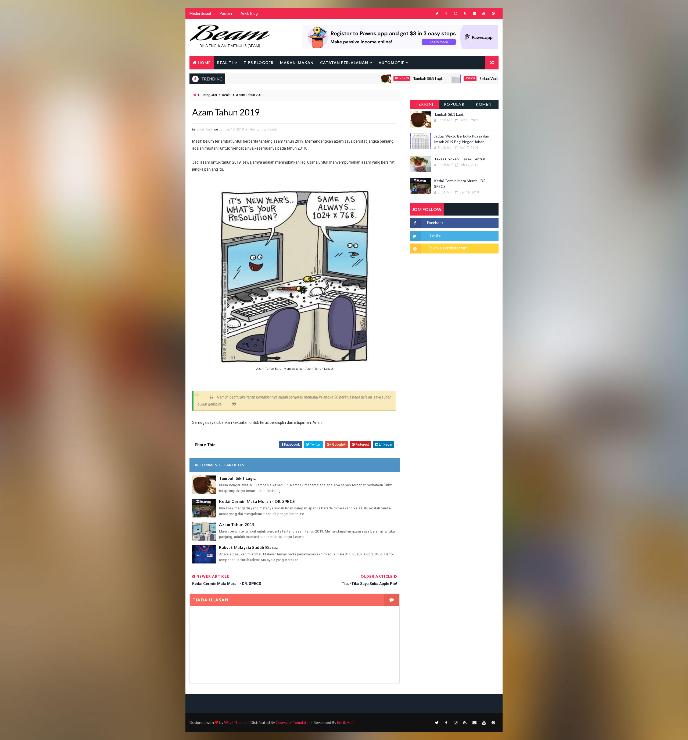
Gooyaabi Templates (293, 722)
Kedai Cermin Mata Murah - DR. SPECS (257, 501)
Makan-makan (297, 62)
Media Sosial (200, 13)
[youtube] (484, 13)
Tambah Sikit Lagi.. (405, 78)
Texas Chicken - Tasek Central (459, 159)
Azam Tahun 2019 (237, 524)
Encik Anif (345, 722)
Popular (454, 104)
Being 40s (379, 78)
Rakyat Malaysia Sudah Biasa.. (248, 547)
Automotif (391, 62)
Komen (484, 104)
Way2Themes (236, 722)
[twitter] (437, 13)
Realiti (225, 62)
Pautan (226, 13)
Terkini (424, 104)
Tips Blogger (258, 62)
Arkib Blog (249, 13)
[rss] (465, 13)
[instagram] (456, 13)
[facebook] (446, 13)
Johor (447, 78)
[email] (474, 13)
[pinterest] (493, 13)
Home (204, 62)
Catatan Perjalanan (344, 62)
